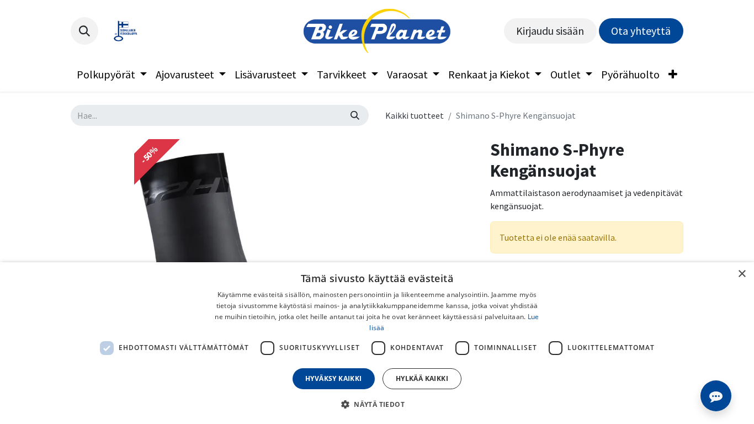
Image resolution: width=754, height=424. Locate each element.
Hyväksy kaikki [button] (333, 378)
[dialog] (377, 343)
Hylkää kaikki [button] (422, 378)
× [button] (741, 274)
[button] (84, 31)
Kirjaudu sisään (550, 31)
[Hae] (355, 115)
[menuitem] (111, 74)
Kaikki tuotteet (414, 115)
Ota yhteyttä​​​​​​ (641, 31)
